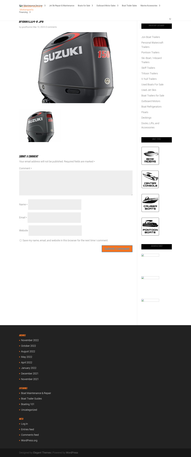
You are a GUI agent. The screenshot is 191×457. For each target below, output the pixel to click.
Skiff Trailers (148, 67)
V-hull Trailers (149, 78)
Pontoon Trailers (150, 52)
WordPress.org (29, 440)
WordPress (72, 452)
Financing (23, 12)
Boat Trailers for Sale (152, 95)
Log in (24, 423)
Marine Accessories (149, 6)
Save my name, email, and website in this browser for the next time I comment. (65, 240)
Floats (144, 112)
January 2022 (28, 367)
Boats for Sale (84, 6)
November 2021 (30, 379)
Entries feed (27, 429)
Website (23, 230)
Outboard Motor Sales (105, 6)
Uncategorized (29, 409)
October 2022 (28, 345)
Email (23, 217)
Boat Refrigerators (151, 106)
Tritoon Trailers (149, 73)
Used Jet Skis (148, 89)
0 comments (51, 27)
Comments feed (30, 434)
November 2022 (30, 340)
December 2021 (29, 373)
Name (23, 204)
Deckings (146, 117)
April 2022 (26, 362)
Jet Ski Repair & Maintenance (61, 6)
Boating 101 (27, 404)
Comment (25, 168)
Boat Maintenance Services (31, 6)
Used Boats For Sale (152, 84)
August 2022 (28, 351)
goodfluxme (27, 27)
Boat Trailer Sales (129, 6)
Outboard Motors (150, 101)
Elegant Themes (42, 452)
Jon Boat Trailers (150, 37)
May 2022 (26, 356)
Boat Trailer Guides (31, 398)
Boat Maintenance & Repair (36, 393)
